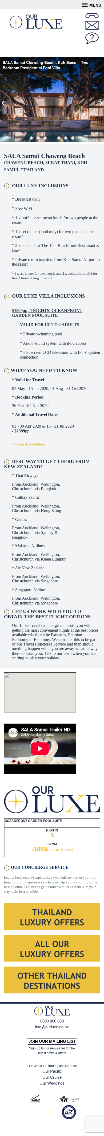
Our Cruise (52, 1077)
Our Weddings (52, 1083)
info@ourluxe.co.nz (52, 1027)
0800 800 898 (52, 1021)
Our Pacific (52, 1071)
